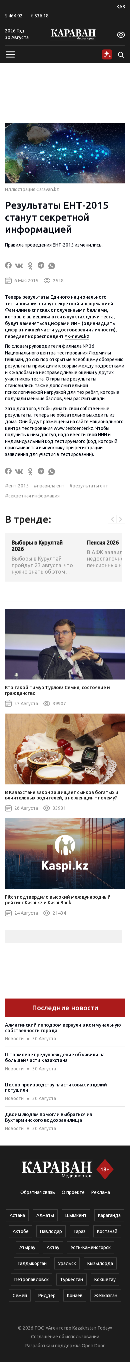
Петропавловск (31, 1279)
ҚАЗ (120, 6)
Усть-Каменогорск (91, 1247)
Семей (20, 1295)
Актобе (21, 1231)
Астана (17, 1215)
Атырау (27, 1247)
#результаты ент (88, 485)
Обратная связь (37, 1192)
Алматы (45, 1215)
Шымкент (76, 1215)
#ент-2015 (17, 485)
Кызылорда (100, 1263)
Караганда (109, 1215)
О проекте (73, 1192)
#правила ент (49, 485)
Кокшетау (105, 1279)
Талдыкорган (32, 1263)
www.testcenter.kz (73, 428)
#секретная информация (32, 495)
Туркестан (71, 1279)
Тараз (79, 1231)
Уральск (67, 1263)
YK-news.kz (77, 336)
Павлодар (51, 1231)
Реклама (100, 1192)
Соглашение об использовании (65, 1336)
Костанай (107, 1231)
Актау (53, 1247)
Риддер (47, 1295)
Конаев (75, 1295)
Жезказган (105, 1295)
